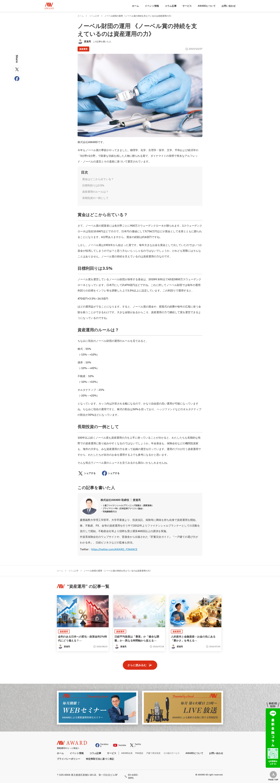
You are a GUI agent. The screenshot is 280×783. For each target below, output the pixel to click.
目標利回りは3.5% (93, 185)
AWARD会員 (126, 753)
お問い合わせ (229, 5)
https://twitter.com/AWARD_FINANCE (114, 549)
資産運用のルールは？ (95, 191)
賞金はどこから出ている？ (98, 179)
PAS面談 (139, 753)
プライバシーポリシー (68, 758)
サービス (187, 5)
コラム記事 (171, 5)
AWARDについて (207, 5)
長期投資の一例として (95, 198)
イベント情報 (152, 5)
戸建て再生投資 (153, 753)
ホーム (135, 5)
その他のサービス (171, 753)
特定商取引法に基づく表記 (100, 758)
